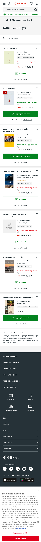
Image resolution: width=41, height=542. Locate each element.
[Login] (10, 3)
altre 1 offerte (27, 120)
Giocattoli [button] (7, 436)
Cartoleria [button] (7, 442)
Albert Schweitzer (24, 92)
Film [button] (4, 430)
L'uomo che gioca (10, 48)
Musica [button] (6, 424)
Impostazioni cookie (20, 533)
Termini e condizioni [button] (11, 381)
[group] (20, 14)
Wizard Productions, (23, 178)
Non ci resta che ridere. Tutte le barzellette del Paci (15, 130)
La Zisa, (19, 263)
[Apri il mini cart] (37, 4)
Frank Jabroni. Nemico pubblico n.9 (17, 172)
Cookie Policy (21, 528)
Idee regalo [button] (7, 448)
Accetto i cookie (20, 538)
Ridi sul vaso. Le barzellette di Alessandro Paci (14, 216)
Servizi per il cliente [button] (11, 363)
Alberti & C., (20, 304)
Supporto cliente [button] (10, 375)
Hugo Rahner (23, 52)
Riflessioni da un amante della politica (18, 298)
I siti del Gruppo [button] (9, 387)
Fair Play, (19, 137)
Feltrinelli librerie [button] (10, 357)
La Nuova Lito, (21, 223)
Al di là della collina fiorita (13, 257)
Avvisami (22, 73)
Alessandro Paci (24, 135)
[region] (20, 514)
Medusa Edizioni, (22, 54)
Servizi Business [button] (9, 369)
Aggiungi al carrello (22, 114)
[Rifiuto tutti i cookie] (38, 490)
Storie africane (9, 89)
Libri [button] (4, 418)
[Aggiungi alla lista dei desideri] (37, 48)
